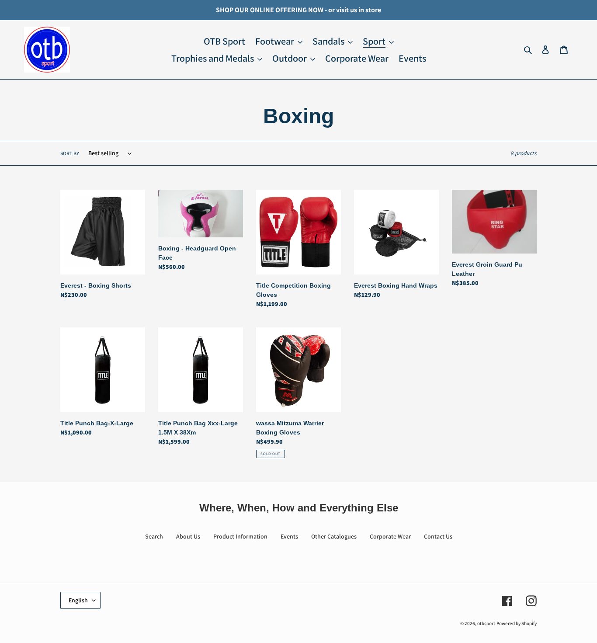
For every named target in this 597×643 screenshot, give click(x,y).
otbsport (486, 623)
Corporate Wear (390, 536)
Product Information (240, 536)
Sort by (69, 153)
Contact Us (438, 536)
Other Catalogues (334, 536)
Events (289, 536)
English (78, 600)
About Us (188, 536)
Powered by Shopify (516, 623)
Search (154, 536)
